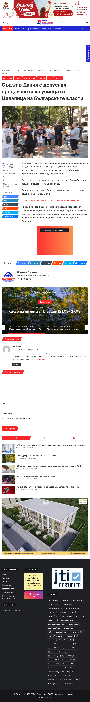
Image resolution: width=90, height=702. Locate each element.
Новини (41, 78)
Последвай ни (34, 595)
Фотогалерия (54, 680)
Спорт (69, 668)
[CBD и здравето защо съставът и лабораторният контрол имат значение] (8, 448)
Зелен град (54, 628)
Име (3, 403)
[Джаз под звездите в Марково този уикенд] (8, 479)
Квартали (72, 636)
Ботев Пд (53, 604)
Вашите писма (55, 608)
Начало (6, 70)
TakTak (4, 581)
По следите (68, 664)
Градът (18, 78)
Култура (69, 640)
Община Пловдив (56, 656)
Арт (66, 600)
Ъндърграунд (54, 684)
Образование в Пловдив (58, 652)
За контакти (7, 585)
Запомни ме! (8, 413)
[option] (45, 310)
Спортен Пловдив (56, 672)
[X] (24, 279)
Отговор (16, 364)
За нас (4, 574)
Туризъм (66, 676)
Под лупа (53, 660)
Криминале (29, 78)
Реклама (5, 578)
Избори (45, 300)
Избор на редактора (57, 632)
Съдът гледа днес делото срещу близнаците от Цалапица (51, 200)
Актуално (7, 78)
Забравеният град (56, 624)
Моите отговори (69, 644)
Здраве (73, 624)
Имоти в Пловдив (56, 636)
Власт (52, 612)
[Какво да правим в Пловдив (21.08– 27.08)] (8, 458)
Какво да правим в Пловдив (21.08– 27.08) (36, 455)
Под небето (68, 660)
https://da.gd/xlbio (46, 359)
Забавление (67, 620)
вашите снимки (71, 684)
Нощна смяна (69, 648)
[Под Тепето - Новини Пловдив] (45, 22)
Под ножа (53, 664)
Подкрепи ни (7, 592)
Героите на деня (68, 612)
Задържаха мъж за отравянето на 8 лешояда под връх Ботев (39, 29)
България (67, 604)
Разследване (55, 668)
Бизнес (77, 600)
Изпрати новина (8, 589)
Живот (53, 620)
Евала (79, 616)
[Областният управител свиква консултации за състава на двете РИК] (8, 469)
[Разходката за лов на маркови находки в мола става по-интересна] (8, 490)
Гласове (53, 616)
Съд (50, 78)
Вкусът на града (72, 608)
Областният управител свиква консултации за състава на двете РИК (45, 311)
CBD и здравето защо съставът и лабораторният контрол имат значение (50, 445)
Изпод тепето (77, 632)
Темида (14, 70)
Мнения (53, 644)
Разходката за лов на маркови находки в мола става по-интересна (47, 487)
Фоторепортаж (71, 680)
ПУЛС (72, 656)
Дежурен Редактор (27, 272)
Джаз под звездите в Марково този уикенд (36, 476)
